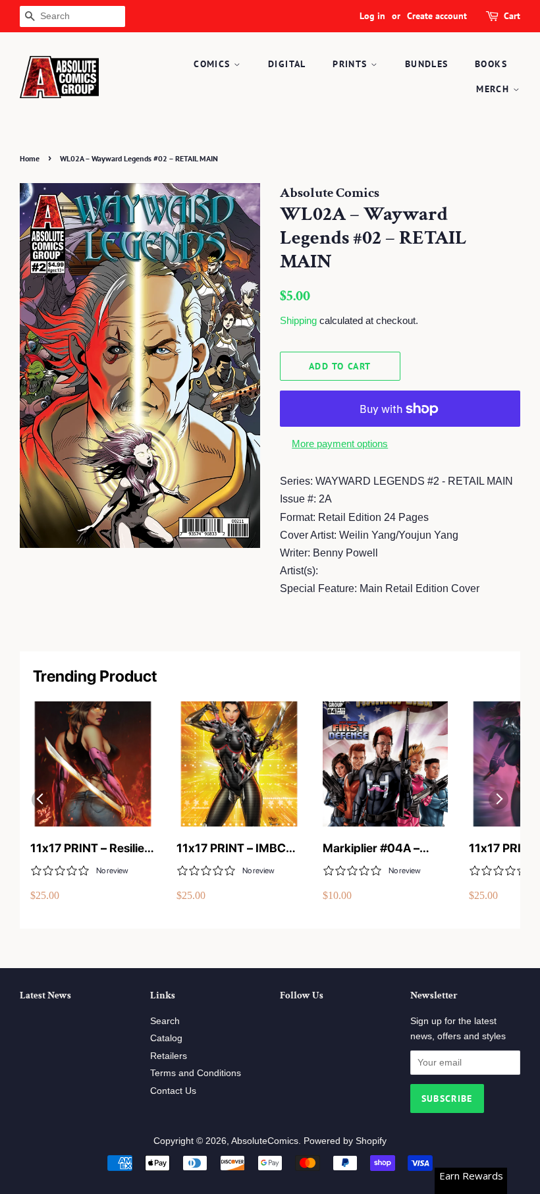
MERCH (494, 89)
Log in (372, 16)
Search (165, 1021)
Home (30, 158)
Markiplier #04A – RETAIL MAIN (371, 848)
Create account (437, 16)
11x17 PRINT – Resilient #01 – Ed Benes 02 (92, 848)
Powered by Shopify (345, 1141)
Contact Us (173, 1091)
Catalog (166, 1038)
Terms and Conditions (195, 1073)
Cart (512, 16)
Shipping (298, 320)
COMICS (214, 64)
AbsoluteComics (264, 1141)
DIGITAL (287, 64)
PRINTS (352, 64)
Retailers (168, 1056)
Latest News (45, 995)
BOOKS (491, 64)
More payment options (340, 443)
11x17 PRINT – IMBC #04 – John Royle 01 (231, 848)
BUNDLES (426, 64)
